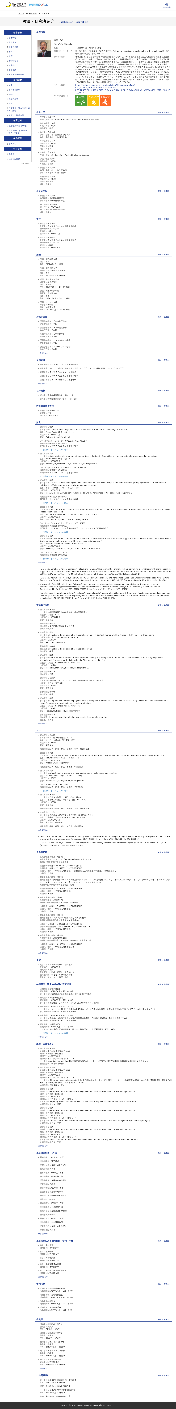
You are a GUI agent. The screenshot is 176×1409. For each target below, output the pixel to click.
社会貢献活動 (14, 159)
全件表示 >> (43, 353)
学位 (11, 52)
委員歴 (12, 154)
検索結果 (33, 14)
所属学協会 (13, 61)
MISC (11, 94)
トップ (21, 14)
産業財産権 (13, 99)
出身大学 (12, 42)
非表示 (166, 112)
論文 (11, 85)
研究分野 (12, 65)
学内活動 (12, 144)
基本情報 (12, 38)
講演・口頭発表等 (16, 115)
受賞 (11, 103)
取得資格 (12, 70)
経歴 (11, 56)
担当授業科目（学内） (18, 126)
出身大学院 (13, 47)
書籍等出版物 (14, 90)
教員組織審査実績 (16, 74)
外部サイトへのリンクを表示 (55, 450)
